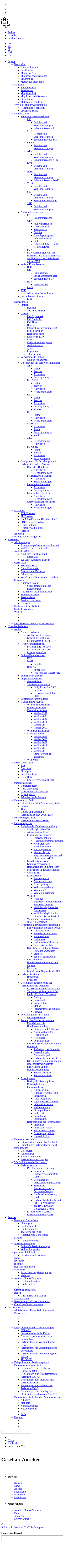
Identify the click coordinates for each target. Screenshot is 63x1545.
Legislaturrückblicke (31, 678)
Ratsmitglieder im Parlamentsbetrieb (36, 1085)
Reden (17, 1292)
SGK (29, 131)
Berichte (38, 232)
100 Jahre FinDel (36, 310)
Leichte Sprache (16, 38)
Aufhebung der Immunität (47, 1049)
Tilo (23, 809)
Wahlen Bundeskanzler (39, 704)
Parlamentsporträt (23, 823)
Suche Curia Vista (23, 609)
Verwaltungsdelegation (32, 357)
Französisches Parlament (39, 475)
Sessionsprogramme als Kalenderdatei (39, 587)
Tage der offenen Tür (31, 1231)
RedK (30, 287)
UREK (30, 142)
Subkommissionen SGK (46, 139)
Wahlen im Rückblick (32, 701)
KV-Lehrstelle (28, 1284)
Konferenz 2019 (35, 336)
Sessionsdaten (28, 597)
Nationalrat (20, 64)
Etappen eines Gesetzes (39, 1211)
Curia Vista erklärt (30, 568)
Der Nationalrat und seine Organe (44, 927)
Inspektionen (33, 351)
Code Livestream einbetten (40, 780)
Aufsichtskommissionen (33, 212)
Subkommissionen (43, 217)
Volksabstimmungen (24, 1243)
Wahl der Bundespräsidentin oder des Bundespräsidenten (48, 901)
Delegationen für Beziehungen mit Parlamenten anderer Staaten (38, 462)
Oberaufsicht (33, 872)
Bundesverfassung (43, 881)
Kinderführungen (29, 1229)
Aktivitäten (39, 374)
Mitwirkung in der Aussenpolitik (43, 869)
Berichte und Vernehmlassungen (43, 124)
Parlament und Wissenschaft (35, 820)
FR (9, 46)
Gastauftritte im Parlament (34, 1295)
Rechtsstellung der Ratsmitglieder (44, 1121)
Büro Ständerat (28, 87)
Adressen (19, 533)
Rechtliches (20, 1497)
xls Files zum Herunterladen (35, 548)
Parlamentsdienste (23, 782)
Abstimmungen (22, 542)
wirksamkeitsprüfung (38, 832)
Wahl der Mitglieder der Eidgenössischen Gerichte (47, 914)
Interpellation (40, 1003)
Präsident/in (27, 70)
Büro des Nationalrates (45, 933)
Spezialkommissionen (32, 296)
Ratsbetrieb (13, 539)
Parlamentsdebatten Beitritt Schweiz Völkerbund (47, 1201)
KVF (29, 162)
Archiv (17, 629)
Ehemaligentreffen (36, 652)
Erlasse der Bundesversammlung (43, 988)
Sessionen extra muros (38, 684)
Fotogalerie (20, 1491)
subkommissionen (43, 223)
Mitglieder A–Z (29, 73)
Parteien (25, 530)
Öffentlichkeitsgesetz (25, 1289)
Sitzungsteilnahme (43, 1110)
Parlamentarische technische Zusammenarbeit (37, 1397)
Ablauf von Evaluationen (40, 293)
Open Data (26, 777)
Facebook (19, 1527)
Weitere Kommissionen (32, 264)
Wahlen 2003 (40, 716)
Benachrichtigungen (24, 1266)
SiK (29, 191)
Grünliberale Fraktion (32, 527)
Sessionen (19, 580)
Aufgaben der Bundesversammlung (39, 826)
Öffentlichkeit (41, 1034)
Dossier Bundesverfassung (40, 1168)
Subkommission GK (44, 278)
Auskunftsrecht (35, 345)
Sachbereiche (40, 229)
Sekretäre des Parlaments (33, 797)
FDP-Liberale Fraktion (32, 522)
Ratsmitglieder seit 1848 (33, 107)
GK (29, 270)
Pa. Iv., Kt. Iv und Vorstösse (41, 994)
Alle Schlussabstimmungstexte (36, 591)
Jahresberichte (34, 354)
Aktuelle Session (29, 583)
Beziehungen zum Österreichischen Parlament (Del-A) (39, 1375)
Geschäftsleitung (29, 788)
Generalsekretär (29, 785)
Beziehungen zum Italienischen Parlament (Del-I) (36, 1387)
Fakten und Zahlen (23, 762)
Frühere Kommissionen (33, 655)
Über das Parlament (18, 626)
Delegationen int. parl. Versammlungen (40, 362)
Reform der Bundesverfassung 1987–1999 (46, 1174)
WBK (30, 183)
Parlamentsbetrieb (30, 974)
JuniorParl (19, 1516)
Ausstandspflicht (42, 1098)
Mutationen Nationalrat (32, 81)
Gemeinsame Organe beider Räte (44, 971)
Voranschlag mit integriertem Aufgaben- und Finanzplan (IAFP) (48, 855)
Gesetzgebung (41, 884)
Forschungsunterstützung (33, 1255)
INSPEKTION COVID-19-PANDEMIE (46, 245)
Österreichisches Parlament (41, 501)
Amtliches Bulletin (23, 551)
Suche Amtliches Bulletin (27, 606)
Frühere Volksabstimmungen (35, 1246)
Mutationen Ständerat (31, 102)
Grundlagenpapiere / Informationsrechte (44, 236)
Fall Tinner (32, 322)
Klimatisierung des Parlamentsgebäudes (41, 803)
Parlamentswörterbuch (25, 1139)
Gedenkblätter (34, 681)
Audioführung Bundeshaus (34, 1234)
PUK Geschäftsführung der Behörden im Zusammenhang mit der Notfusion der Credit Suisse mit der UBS (44, 257)
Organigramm (28, 794)
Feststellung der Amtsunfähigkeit (42, 1054)
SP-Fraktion (27, 516)
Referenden (39, 1037)
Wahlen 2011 (40, 722)
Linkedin (8, 1527)
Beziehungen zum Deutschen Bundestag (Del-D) (36, 1369)
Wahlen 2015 (40, 724)
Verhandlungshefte (30, 1249)
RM (10, 52)
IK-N (30, 281)
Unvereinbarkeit (42, 1136)
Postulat (38, 1011)
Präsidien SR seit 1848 (38, 649)
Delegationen (21, 302)
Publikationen (41, 273)
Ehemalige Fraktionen (38, 638)
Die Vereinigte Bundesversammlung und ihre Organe (42, 962)
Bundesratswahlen (36, 707)
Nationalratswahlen (37, 710)
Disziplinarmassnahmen (46, 1101)
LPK (29, 299)
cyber (30, 348)
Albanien (25, 1400)
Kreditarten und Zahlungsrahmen (42, 845)
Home (11, 1440)
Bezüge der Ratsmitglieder (27, 536)
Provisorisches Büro (44, 945)
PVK (23, 290)
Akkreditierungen (30, 1240)
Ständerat (19, 84)
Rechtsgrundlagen (43, 377)
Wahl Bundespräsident (38, 730)
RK (29, 119)
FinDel (24, 304)
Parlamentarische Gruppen (34, 1159)
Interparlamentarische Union (35, 1333)
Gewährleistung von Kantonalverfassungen (38, 862)
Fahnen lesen (27, 574)
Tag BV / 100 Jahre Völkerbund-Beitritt (44, 1207)
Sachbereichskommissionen (35, 116)
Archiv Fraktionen (30, 632)
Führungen (26, 1223)
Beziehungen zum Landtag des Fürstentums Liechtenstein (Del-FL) (39, 1392)
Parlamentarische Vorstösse (47, 1058)
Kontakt (12, 35)
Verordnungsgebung (44, 893)
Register (18, 1417)
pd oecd (31, 438)
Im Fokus (19, 1260)
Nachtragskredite (42, 849)
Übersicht (26, 603)
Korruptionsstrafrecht (44, 1130)
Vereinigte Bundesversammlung (30, 104)
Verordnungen (41, 890)
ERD (29, 394)
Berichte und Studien (31, 1156)
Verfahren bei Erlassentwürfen (42, 991)
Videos (37, 409)
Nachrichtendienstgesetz (39, 342)
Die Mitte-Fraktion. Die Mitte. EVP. (39, 519)
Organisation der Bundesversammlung (40, 924)
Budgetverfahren (42, 837)
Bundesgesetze (41, 878)
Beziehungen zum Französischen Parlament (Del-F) (37, 1381)
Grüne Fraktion (28, 525)
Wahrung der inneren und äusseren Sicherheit (40, 920)
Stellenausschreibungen (46, 275)
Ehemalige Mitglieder (32, 675)
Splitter (24, 806)
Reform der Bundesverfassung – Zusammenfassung (44, 1188)
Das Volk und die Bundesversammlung (38, 1025)
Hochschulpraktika (30, 1281)
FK (29, 215)
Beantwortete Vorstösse (33, 571)
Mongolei (26, 1402)
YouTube (29, 1527)
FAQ (23, 1414)
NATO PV (32, 423)
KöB (29, 658)
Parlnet (11, 32)
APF (29, 365)
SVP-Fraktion (28, 513)
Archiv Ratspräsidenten (33, 643)
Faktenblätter (27, 1153)
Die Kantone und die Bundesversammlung (38, 1068)
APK (29, 151)
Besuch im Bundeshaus (26, 1220)
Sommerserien (21, 1298)
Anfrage (38, 997)
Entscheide (39, 669)
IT (9, 49)
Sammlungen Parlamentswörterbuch (39, 1145)
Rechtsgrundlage (42, 441)
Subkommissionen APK (46, 160)
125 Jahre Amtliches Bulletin (35, 559)
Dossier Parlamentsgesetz (40, 1214)
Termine (38, 371)
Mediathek (19, 1269)
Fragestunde (40, 1000)
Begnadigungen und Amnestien (43, 866)
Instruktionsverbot (43, 1127)
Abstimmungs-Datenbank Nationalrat (40, 545)
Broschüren (26, 1150)
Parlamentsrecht (29, 1165)
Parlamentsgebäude (24, 800)
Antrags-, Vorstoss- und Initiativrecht (46, 1094)
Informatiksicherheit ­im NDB (42, 328)
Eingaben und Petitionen (46, 1029)
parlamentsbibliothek (24, 1252)
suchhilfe (18, 1263)
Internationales (15, 1307)
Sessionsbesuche (29, 1226)
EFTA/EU (32, 380)
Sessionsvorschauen (31, 600)
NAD (30, 661)
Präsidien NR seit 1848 (39, 646)
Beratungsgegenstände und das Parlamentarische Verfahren (36, 984)
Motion (37, 1006)
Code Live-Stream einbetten (28, 1304)
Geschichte (32, 556)
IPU (29, 412)
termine (37, 435)
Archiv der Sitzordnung (39, 635)
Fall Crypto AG (35, 316)
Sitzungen (26, 771)
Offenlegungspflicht (44, 1133)
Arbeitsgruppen (41, 226)
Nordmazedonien (29, 1405)
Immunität (39, 1124)
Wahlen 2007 (40, 719)
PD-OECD (26, 1359)
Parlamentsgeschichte (25, 817)
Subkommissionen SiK (45, 200)
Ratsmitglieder (28, 1078)
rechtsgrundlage (42, 458)
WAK (30, 171)
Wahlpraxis (33, 759)
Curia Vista (20, 562)
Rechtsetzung (34, 875)
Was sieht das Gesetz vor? (47, 672)
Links (36, 241)
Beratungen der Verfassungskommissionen (47, 1181)
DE (9, 43)
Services (12, 1217)
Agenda (18, 1488)
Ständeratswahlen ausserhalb (43, 755)
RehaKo (31, 667)
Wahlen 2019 (40, 727)
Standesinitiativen (43, 1075)
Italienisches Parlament (38, 484)
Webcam (25, 1275)
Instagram (39, 1527)
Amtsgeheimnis (41, 1090)
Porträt (37, 368)
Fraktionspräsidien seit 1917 (41, 640)
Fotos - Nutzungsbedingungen (36, 1272)
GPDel (24, 313)
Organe (11, 61)
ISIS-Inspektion (35, 330)
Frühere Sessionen (30, 594)
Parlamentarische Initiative (47, 1008)
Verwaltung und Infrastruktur (35, 1014)
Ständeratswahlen (36, 733)
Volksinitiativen (41, 1040)
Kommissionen (22, 113)
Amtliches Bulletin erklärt (34, 554)
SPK (29, 203)
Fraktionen (19, 510)
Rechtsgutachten (35, 333)
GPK (29, 220)
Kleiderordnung (42, 1107)
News (17, 1258)
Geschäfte (26, 768)
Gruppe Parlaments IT (38, 359)
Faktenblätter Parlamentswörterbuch (39, 1142)
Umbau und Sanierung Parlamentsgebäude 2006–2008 (37, 813)
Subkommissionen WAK (46, 180)
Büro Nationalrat (29, 67)
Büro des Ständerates (44, 950)
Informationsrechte (43, 1104)
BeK (29, 267)
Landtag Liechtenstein (38, 493)
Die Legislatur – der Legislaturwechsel (34, 623)
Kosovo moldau (29, 1408)
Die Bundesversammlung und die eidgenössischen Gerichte (44, 1062)
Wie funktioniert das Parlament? (30, 1162)
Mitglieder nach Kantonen (34, 76)
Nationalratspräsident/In (46, 942)
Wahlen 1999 (40, 713)
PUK (29, 249)
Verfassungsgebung (43, 887)
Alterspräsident (41, 930)
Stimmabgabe (40, 1119)
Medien (18, 1237)
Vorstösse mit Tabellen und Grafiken (39, 577)
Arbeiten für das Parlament (34, 791)
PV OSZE (32, 446)
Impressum (19, 1494)
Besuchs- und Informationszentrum (32, 1301)
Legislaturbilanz (29, 774)
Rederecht (39, 1113)
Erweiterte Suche (29, 110)
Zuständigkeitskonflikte (39, 829)
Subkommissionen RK (45, 128)
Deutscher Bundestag (38, 467)
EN (9, 55)
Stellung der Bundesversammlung (38, 1020)
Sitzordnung (27, 78)
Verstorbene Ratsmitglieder (34, 698)
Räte (23, 765)
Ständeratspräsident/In (45, 956)
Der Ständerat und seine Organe (43, 948)
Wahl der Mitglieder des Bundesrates (46, 909)
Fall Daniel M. (34, 319)
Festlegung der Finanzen (39, 835)
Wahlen (18, 611)
